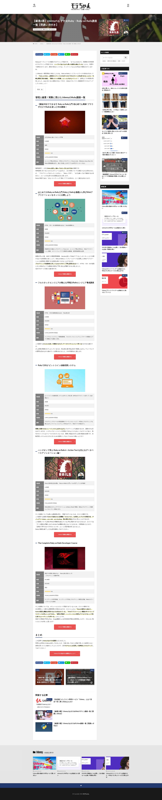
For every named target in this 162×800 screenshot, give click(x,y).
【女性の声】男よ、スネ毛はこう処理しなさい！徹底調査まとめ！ (114, 110)
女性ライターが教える (112, 60)
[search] (125, 57)
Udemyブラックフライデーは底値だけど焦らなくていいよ (114, 291)
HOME (35, 43)
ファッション (124, 94)
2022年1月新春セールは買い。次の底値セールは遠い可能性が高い (114, 248)
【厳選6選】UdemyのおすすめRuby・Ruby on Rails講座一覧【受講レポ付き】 (63, 43)
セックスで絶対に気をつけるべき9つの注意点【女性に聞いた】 (114, 132)
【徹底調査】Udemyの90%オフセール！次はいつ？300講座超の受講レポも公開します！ (114, 176)
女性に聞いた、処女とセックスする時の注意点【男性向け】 (114, 89)
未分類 (125, 275)
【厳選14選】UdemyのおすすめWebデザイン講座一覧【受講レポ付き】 (74, 712)
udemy (104, 60)
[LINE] (67, 54)
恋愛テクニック (124, 73)
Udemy (46, 29)
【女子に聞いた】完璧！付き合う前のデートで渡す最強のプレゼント (114, 153)
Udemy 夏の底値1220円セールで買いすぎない (114, 207)
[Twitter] (47, 54)
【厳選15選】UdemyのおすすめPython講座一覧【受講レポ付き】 (74, 724)
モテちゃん (86, 794)
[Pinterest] (74, 54)
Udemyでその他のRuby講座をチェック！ (65, 653)
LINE (119, 60)
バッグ (123, 60)
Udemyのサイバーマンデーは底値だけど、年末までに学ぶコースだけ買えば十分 (114, 270)
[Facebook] (39, 54)
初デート (125, 137)
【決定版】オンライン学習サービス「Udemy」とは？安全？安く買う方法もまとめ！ (73, 700)
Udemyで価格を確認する (65, 183)
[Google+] (54, 54)
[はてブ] (61, 54)
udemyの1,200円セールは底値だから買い (114, 228)
